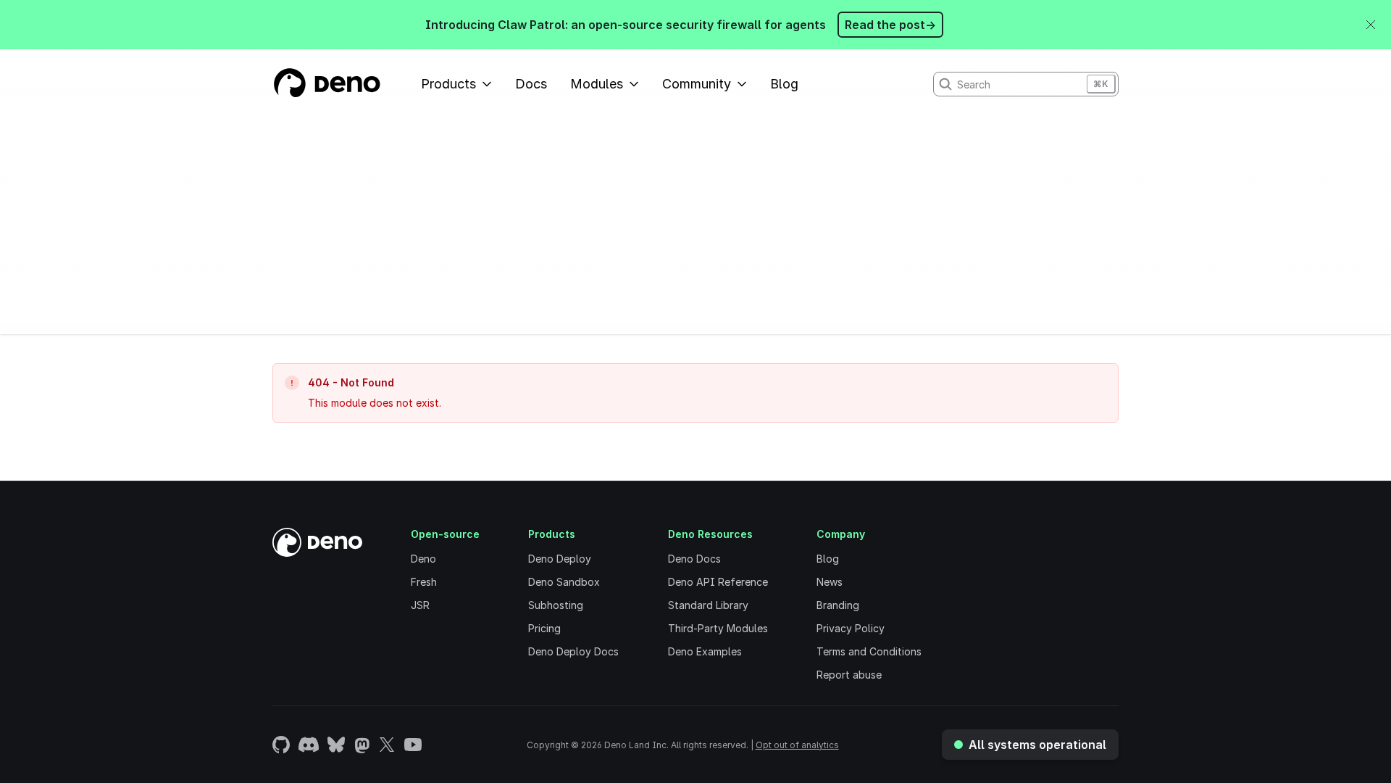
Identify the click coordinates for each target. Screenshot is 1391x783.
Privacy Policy (850, 628)
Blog (784, 83)
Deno (423, 558)
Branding (837, 605)
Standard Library (708, 605)
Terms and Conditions (869, 651)
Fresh (424, 582)
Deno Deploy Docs (573, 651)
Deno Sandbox (564, 582)
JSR (420, 605)
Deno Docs (694, 558)
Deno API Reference (718, 582)
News (829, 582)
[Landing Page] (326, 84)
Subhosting (555, 605)
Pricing (544, 628)
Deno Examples (705, 651)
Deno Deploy (559, 558)
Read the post (890, 24)
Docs (531, 83)
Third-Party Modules (718, 628)
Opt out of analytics (797, 745)
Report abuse (849, 674)
